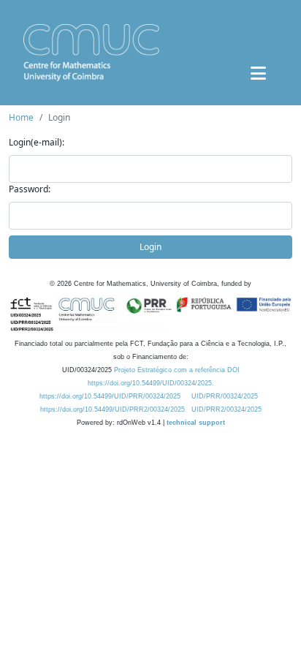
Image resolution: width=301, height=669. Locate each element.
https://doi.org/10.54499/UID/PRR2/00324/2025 (112, 409)
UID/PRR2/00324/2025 (226, 409)
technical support (196, 422)
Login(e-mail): (36, 142)
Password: (29, 189)
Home (21, 117)
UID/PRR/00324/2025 (224, 396)
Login (150, 247)
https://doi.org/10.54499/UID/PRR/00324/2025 (109, 396)
